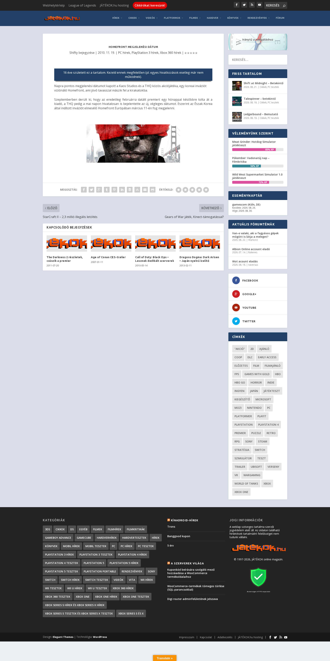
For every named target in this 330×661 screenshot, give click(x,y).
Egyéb (83, 529)
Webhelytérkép (54, 5)
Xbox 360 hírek (170, 53)
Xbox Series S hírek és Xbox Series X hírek (74, 605)
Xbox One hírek (106, 596)
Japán (254, 391)
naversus (253, 264)
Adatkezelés (225, 637)
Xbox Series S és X (131, 613)
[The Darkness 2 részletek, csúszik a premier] (67, 243)
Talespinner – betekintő (260, 98)
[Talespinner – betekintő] (237, 101)
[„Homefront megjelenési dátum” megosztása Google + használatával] (99, 189)
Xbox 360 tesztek (57, 596)
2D (252, 349)
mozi (238, 408)
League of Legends (82, 5)
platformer (243, 416)
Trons (171, 526)
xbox (267, 483)
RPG (237, 441)
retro (271, 433)
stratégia (242, 450)
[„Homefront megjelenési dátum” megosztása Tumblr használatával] (107, 189)
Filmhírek (114, 529)
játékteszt (272, 391)
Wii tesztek (53, 588)
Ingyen (239, 391)
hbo (278, 374)
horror (256, 382)
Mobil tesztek (95, 546)
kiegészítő (242, 399)
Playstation (244, 424)
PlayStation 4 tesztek (61, 563)
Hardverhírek (107, 537)
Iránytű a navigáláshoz (257, 39)
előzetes (241, 365)
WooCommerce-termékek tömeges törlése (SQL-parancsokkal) (195, 587)
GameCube (84, 537)
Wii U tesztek (97, 588)
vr (236, 475)
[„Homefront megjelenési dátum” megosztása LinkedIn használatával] (122, 189)
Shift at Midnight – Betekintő (263, 83)
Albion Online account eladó (251, 249)
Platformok (172, 18)
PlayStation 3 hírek (145, 53)
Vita (132, 580)
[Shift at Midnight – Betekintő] (237, 86)
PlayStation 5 (94, 563)
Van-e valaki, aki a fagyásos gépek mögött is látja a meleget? (255, 234)
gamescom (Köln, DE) (246, 204)
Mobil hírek (71, 546)
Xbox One (241, 492)
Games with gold (256, 374)
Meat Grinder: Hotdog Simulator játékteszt (254, 143)
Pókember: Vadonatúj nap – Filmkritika (250, 159)
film (256, 365)
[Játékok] (258, 551)
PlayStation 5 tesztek (61, 571)
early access (267, 357)
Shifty (74, 53)
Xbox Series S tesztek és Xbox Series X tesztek (79, 613)
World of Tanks (246, 483)
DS (72, 529)
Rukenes (252, 252)
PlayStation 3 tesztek (95, 554)
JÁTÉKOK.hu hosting (114, 5)
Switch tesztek (96, 580)
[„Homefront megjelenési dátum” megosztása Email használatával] (145, 189)
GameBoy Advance (58, 537)
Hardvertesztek (134, 537)
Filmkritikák (136, 529)
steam (262, 441)
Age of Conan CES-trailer (108, 257)
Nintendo (254, 408)
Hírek (115, 18)
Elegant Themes (63, 637)
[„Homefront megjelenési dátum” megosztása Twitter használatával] (91, 189)
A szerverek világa (187, 563)
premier (240, 433)
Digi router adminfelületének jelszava (192, 599)
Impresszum (186, 637)
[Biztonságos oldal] (258, 588)
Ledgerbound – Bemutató (261, 114)
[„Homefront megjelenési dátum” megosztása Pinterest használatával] (114, 189)
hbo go (240, 382)
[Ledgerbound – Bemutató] (237, 117)
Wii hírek (147, 580)
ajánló (264, 349)
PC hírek (124, 53)
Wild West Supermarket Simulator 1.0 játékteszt (257, 176)
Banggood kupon (178, 536)
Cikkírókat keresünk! (150, 5)
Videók (150, 18)
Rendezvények (257, 18)
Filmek (193, 18)
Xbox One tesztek (136, 596)
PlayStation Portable (100, 571)
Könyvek (233, 18)
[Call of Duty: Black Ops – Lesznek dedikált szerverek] (155, 243)
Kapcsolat (206, 637)
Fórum (280, 18)
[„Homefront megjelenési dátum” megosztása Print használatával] (152, 189)
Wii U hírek (74, 588)
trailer (240, 466)
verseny (273, 466)
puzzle (256, 433)
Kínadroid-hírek (184, 520)
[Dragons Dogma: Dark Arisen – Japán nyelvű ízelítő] (200, 243)
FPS (237, 374)
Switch (260, 450)
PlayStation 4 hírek (132, 554)
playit (261, 416)
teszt (261, 458)
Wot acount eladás (245, 261)
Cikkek (132, 18)
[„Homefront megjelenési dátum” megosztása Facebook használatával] (84, 189)
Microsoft (263, 399)
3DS (47, 529)
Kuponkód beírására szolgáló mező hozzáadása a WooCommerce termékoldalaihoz (191, 573)
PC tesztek (273, 87)
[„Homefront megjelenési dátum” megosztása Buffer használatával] (129, 189)
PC (268, 408)
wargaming (251, 475)
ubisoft (256, 466)
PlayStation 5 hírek (124, 563)
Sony (248, 441)
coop (238, 357)
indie (270, 382)
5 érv (170, 545)
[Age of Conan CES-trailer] (111, 243)
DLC (249, 357)
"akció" (240, 349)
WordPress (100, 637)
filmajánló (273, 365)
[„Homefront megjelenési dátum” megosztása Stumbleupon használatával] (137, 189)
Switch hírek (70, 580)
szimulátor (243, 458)
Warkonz (253, 240)
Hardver (212, 18)
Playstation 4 (268, 424)
